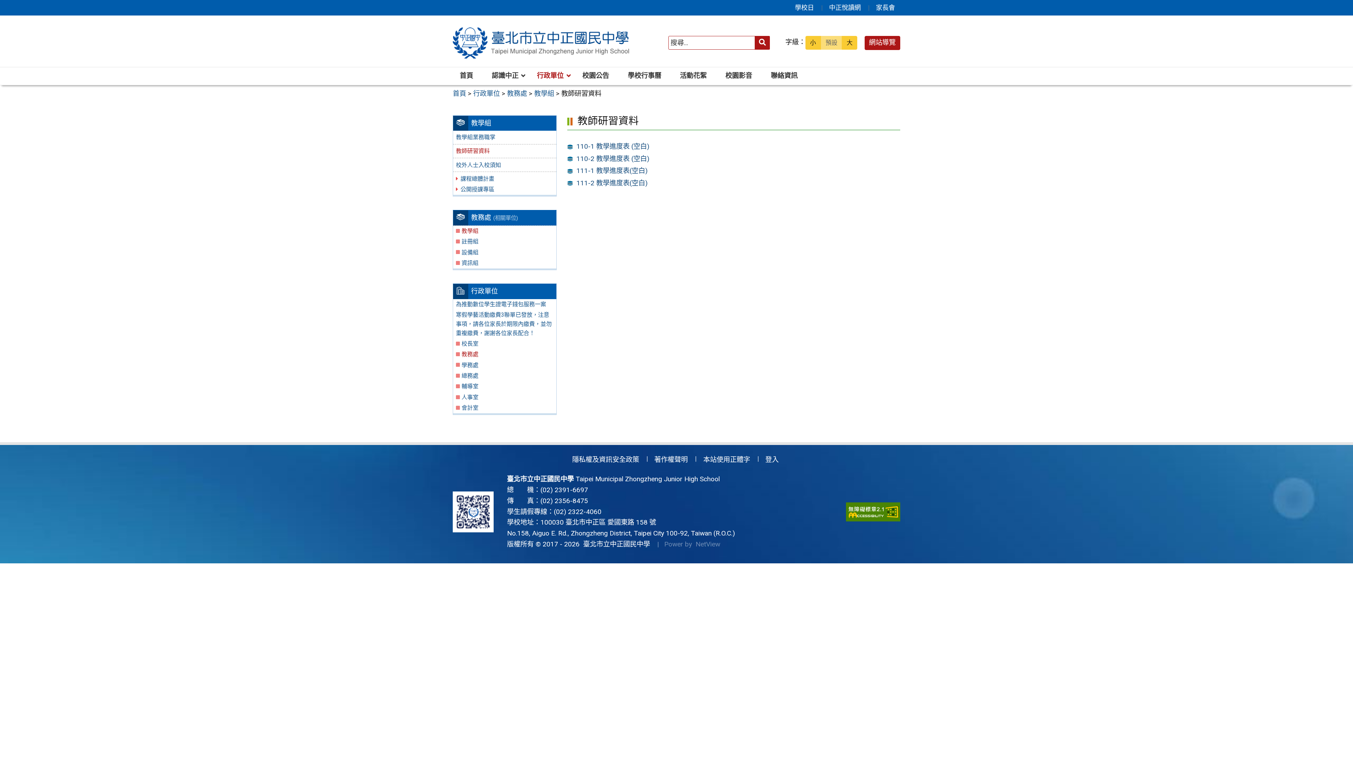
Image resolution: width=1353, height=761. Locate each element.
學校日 (804, 7)
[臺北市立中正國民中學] (542, 43)
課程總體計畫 (477, 178)
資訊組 (470, 263)
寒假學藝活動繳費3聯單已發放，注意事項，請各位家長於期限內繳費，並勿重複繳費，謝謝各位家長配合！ (504, 323)
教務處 (470, 354)
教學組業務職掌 (475, 137)
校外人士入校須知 (478, 165)
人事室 (470, 397)
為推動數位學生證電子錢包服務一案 (501, 304)
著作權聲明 (671, 460)
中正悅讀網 (845, 7)
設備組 (470, 252)
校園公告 (595, 76)
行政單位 (550, 76)
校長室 (470, 343)
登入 (772, 460)
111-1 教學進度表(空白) (612, 171)
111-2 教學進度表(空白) (612, 183)
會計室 (470, 407)
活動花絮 (693, 76)
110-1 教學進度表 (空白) (612, 146)
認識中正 (505, 76)
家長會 (885, 7)
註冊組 (470, 241)
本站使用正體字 (726, 460)
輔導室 (470, 386)
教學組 (470, 231)
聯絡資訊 (784, 76)
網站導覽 (882, 42)
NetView (708, 544)
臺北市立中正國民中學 (615, 544)
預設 (832, 42)
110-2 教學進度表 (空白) (612, 159)
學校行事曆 (644, 76)
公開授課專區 (477, 189)
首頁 (466, 76)
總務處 (470, 375)
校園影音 (738, 76)
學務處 (470, 365)
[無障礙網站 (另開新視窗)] (873, 512)
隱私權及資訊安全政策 (605, 460)
